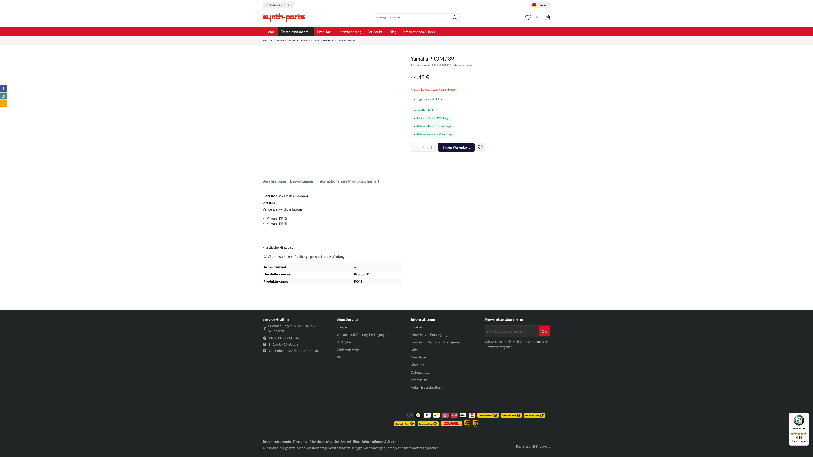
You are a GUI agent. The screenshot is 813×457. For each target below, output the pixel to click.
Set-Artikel (342, 441)
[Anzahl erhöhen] (431, 147)
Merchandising (321, 441)
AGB (340, 357)
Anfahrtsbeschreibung (427, 387)
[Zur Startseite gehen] (284, 17)
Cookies (417, 327)
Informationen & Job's (378, 441)
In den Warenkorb (456, 147)
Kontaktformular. (306, 350)
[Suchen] (455, 17)
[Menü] (806, 415)
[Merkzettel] (528, 17)
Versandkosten (339, 448)
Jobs (414, 350)
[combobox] (412, 17)
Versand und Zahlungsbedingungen (362, 335)
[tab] (274, 181)
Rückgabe (344, 342)
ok (544, 331)
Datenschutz (420, 372)
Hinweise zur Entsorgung (429, 335)
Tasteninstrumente (277, 441)
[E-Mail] (3, 103)
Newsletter (419, 357)
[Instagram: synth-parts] (3, 96)
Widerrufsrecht (348, 350)
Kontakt (343, 327)
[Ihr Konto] (538, 17)
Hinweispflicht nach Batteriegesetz (436, 342)
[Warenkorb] (547, 17)
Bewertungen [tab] (301, 181)
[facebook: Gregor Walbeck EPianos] (3, 88)
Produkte (300, 441)
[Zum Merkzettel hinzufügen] (480, 147)
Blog (356, 441)
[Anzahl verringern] (415, 147)
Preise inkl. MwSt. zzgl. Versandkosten (434, 89)
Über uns (417, 365)
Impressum (419, 380)
